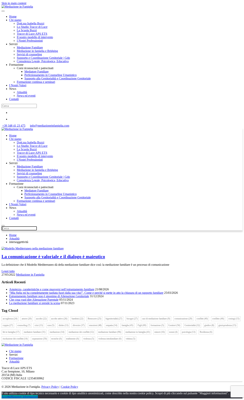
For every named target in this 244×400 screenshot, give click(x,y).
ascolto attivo (59, 318)
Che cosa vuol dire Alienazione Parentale (34, 299)
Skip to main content (14, 3)
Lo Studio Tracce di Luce (32, 26)
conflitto (218, 318)
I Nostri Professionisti (30, 40)
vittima (130, 338)
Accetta (6, 396)
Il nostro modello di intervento (35, 37)
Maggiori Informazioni (24, 396)
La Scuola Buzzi (27, 30)
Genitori (174, 325)
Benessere (94, 318)
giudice (209, 325)
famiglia (127, 325)
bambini (77, 318)
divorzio (79, 325)
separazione (39, 338)
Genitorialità (192, 325)
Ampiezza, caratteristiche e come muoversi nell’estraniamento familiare (51, 289)
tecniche (56, 338)
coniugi (233, 318)
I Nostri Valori (17, 85)
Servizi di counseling (29, 54)
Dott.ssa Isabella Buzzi (30, 23)
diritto (63, 325)
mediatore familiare (34, 332)
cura (50, 325)
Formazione (16, 358)
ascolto (41, 318)
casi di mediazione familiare (156, 318)
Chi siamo (15, 20)
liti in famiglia (11, 332)
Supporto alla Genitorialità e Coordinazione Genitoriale (57, 78)
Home (13, 16)
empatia (111, 325)
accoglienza (10, 318)
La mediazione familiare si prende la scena (34, 303)
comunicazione (183, 318)
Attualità (22, 92)
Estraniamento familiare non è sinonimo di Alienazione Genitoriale (49, 296)
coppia (8, 325)
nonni (173, 332)
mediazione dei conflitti (81, 332)
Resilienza (206, 332)
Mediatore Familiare (36, 71)
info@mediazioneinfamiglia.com (49, 125)
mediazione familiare (109, 332)
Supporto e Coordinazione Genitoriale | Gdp (43, 57)
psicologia (188, 332)
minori (159, 332)
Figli (142, 325)
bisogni (132, 318)
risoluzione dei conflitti (15, 338)
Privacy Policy (50, 386)
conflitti (202, 318)
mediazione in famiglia (137, 332)
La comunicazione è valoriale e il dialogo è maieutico (53, 256)
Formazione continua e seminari (36, 81)
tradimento (72, 338)
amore (27, 318)
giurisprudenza (227, 325)
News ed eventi (26, 95)
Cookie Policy (69, 386)
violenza (88, 338)
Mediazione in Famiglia (30, 274)
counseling (23, 325)
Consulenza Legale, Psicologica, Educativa (43, 61)
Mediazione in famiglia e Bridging (37, 51)
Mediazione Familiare (30, 47)
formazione (157, 325)
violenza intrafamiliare (109, 338)
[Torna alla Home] (17, 6)
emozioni (95, 325)
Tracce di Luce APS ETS (32, 33)
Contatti (14, 99)
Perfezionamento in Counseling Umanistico (50, 75)
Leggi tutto (8, 271)
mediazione (57, 332)
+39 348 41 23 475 (13, 125)
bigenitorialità (114, 318)
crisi (39, 325)
